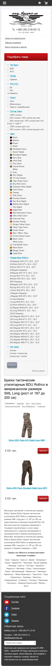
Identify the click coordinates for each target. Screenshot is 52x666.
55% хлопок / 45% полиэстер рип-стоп (26, 129)
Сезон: (13, 98)
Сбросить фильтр (38, 371)
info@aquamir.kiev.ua (13, 638)
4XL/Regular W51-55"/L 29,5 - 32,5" (24, 328)
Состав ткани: (16, 111)
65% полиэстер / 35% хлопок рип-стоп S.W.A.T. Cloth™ (25, 122)
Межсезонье (15, 104)
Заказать (43, 451)
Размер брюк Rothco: (19, 258)
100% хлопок (15, 115)
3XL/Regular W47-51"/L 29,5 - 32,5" (24, 322)
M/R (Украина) (15, 282)
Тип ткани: (14, 347)
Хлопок (12, 350)
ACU (11, 71)
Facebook (15, 608)
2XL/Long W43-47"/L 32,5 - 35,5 (23, 319)
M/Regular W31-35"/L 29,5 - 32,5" (23, 284)
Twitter (14, 614)
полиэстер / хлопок (18, 356)
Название (20, 403)
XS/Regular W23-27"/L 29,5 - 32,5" (24, 261)
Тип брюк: (14, 65)
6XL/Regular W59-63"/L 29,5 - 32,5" (24, 337)
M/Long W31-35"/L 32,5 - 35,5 (22, 287)
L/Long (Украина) (16, 299)
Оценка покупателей (12, 406)
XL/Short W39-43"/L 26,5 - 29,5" (23, 305)
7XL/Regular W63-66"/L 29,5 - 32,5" (24, 340)
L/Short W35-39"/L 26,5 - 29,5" (22, 290)
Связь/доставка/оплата (15, 38)
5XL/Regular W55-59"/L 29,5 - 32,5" (24, 334)
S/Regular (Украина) (18, 270)
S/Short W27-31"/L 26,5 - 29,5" (22, 267)
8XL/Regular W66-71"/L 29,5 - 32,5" (24, 342)
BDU (11, 69)
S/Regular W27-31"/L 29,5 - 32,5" (23, 273)
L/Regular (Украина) (18, 293)
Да (10, 87)
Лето (11, 101)
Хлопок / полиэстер (18, 353)
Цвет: (12, 134)
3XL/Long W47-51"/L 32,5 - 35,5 (23, 325)
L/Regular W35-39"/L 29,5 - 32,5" (23, 296)
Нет (11, 90)
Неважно (13, 93)
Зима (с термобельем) (19, 107)
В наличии (41, 406)
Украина (13, 79)
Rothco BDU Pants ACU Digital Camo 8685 (27, 440)
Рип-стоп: (14, 84)
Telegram (15, 621)
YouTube (15, 602)
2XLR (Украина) (16, 313)
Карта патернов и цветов (16, 47)
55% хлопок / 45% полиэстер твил (24, 118)
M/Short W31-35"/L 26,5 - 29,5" (22, 279)
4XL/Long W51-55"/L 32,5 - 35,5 (23, 331)
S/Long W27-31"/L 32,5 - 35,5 (22, 276)
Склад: (13, 76)
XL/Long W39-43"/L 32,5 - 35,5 (22, 311)
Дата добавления (28, 406)
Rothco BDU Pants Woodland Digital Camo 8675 (26, 488)
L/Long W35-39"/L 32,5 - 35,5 (21, 302)
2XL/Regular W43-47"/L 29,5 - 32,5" (24, 316)
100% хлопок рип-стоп (19, 126)
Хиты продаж (36, 403)
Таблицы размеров (13, 43)
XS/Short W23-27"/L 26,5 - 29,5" (23, 264)
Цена (27, 403)
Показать (12, 365)
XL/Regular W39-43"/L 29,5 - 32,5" (24, 308)
